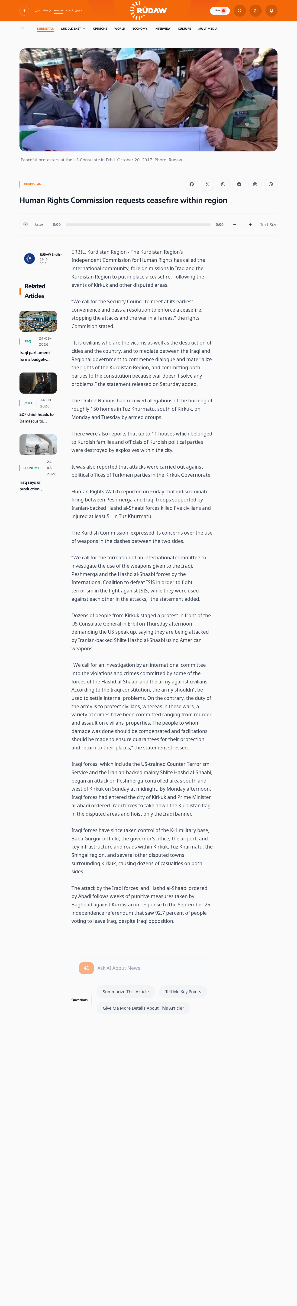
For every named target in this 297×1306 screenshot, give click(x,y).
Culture (184, 28)
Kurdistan (45, 28)
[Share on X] (207, 184)
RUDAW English (51, 254)
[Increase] (250, 225)
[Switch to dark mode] (255, 11)
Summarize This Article (126, 991)
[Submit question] (86, 968)
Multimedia (208, 28)
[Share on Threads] (255, 184)
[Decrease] (235, 225)
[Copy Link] (271, 184)
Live (217, 11)
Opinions (100, 28)
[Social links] (24, 11)
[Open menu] (23, 29)
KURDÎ (69, 11)
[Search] (240, 11)
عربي (37, 11)
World (119, 28)
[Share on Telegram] (239, 184)
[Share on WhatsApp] (223, 184)
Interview (163, 28)
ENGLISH (58, 11)
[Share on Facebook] (191, 184)
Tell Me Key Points (183, 991)
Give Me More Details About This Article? (143, 1008)
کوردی (78, 11)
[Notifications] (271, 11)
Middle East (71, 28)
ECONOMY (139, 28)
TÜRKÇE (47, 11)
